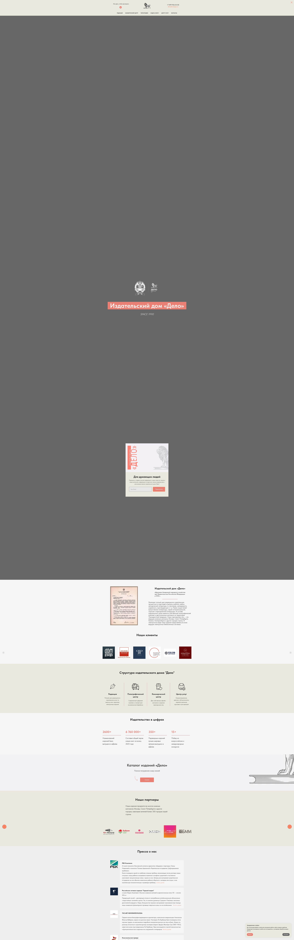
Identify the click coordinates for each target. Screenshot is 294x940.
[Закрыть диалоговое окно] (291, 2)
